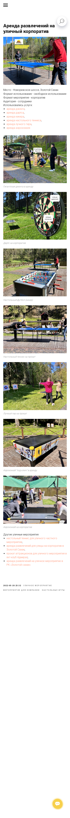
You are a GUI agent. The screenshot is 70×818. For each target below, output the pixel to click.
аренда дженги (16, 108)
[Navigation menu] (5, 5)
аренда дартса (15, 112)
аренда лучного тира (19, 124)
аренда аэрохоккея (18, 127)
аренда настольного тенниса (24, 120)
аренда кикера (15, 116)
